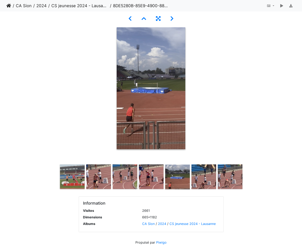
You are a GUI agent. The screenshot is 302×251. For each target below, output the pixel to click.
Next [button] (246, 178)
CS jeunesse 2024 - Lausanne (79, 5)
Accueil (8, 6)
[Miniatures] (144, 18)
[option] (72, 176)
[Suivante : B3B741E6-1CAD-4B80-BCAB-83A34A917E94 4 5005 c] (172, 18)
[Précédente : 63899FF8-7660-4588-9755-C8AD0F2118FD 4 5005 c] (130, 18)
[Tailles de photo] (270, 6)
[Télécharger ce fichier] (291, 6)
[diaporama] (281, 6)
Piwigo (161, 242)
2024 (41, 5)
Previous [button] (56, 178)
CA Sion (24, 5)
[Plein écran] (158, 18)
